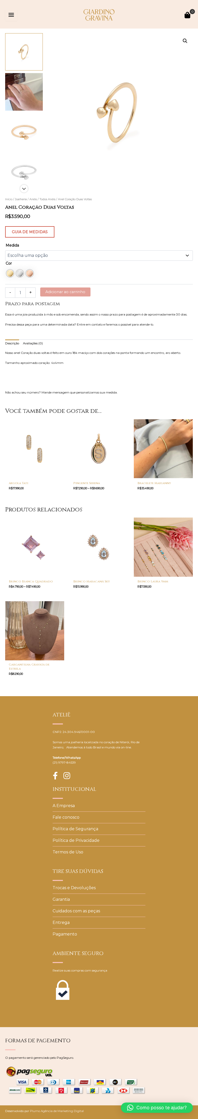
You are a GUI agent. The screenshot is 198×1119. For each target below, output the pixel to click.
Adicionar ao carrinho (65, 292)
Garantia (61, 899)
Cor (9, 263)
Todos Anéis (47, 199)
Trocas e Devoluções (74, 887)
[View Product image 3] (24, 132)
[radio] (10, 273)
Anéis (33, 199)
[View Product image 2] (24, 92)
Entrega (61, 922)
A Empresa (64, 805)
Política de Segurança (75, 828)
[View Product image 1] (24, 52)
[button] (185, 41)
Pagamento (65, 934)
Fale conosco (66, 817)
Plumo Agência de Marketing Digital (57, 1111)
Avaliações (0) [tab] (33, 343)
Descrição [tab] (12, 343)
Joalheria (21, 199)
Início (8, 199)
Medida (12, 245)
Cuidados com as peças (76, 910)
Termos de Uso (68, 852)
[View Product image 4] (24, 172)
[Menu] (11, 15)
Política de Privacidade (76, 840)
